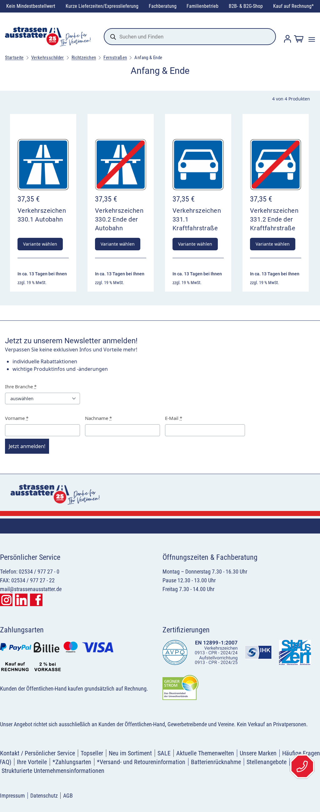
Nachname (98, 418)
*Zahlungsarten (71, 762)
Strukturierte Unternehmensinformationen (53, 770)
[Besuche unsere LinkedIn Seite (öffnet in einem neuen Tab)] (21, 600)
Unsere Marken (258, 753)
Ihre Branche (21, 386)
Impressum (12, 795)
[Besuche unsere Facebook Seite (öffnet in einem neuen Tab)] (36, 600)
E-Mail (173, 418)
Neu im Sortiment (130, 753)
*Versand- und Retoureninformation (141, 762)
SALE (164, 753)
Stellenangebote (267, 762)
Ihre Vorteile (32, 762)
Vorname (16, 418)
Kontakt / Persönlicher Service (37, 753)
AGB (68, 795)
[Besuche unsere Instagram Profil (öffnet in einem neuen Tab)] (6, 600)
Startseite (14, 57)
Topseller (92, 753)
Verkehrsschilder (47, 57)
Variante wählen (40, 244)
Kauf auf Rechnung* (293, 6)
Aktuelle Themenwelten (205, 753)
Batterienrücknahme (216, 762)
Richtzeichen (84, 57)
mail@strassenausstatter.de (31, 589)
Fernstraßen (115, 57)
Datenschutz (44, 795)
